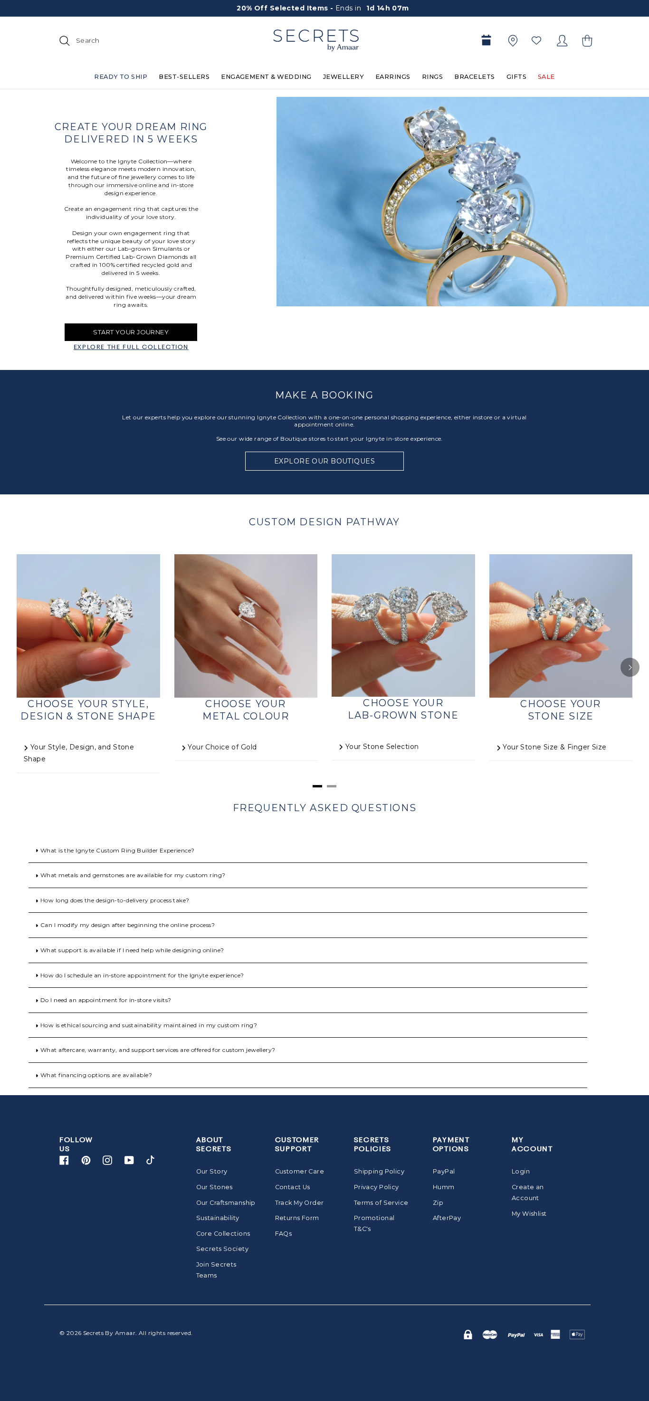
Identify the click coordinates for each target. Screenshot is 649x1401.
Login (521, 1171)
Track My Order (299, 1202)
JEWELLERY (343, 76)
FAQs (283, 1233)
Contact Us (292, 1187)
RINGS (432, 76)
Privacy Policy (376, 1187)
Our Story (212, 1171)
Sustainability (217, 1217)
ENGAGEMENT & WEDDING (266, 76)
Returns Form (297, 1217)
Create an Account (528, 1192)
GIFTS (516, 76)
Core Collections (223, 1233)
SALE (546, 76)
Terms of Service (381, 1202)
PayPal (444, 1171)
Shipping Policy (379, 1171)
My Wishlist (529, 1213)
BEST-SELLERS (184, 76)
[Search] (63, 40)
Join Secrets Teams (216, 1270)
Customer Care (299, 1171)
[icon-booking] (486, 41)
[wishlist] (536, 40)
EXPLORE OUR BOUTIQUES (324, 461)
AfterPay (447, 1217)
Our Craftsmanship (223, 1202)
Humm (444, 1187)
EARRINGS (392, 76)
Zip (438, 1202)
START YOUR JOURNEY (131, 332)
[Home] (316, 40)
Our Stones (214, 1187)
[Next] (629, 667)
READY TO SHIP (120, 76)
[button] (586, 41)
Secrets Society (222, 1248)
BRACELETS (474, 76)
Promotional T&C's (374, 1223)
